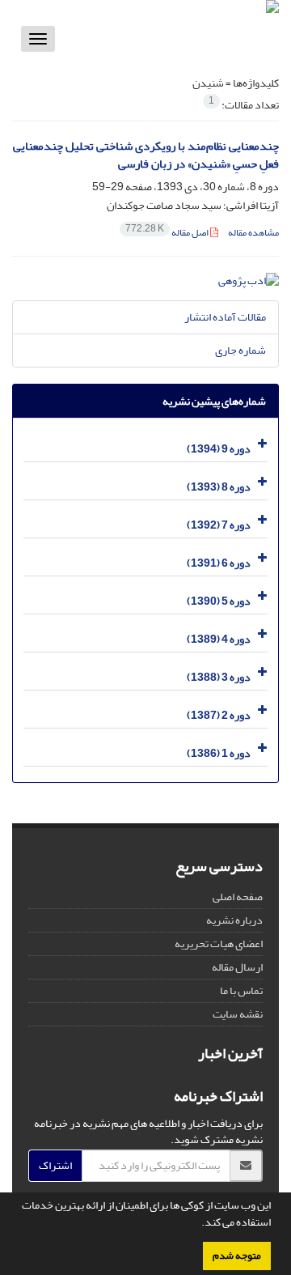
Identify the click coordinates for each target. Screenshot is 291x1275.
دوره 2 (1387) (219, 715)
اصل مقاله (167, 232)
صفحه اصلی (238, 896)
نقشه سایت (238, 1014)
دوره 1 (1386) (219, 753)
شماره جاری (240, 350)
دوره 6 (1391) (219, 563)
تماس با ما (241, 990)
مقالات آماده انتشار (225, 317)
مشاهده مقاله (253, 232)
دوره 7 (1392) (219, 525)
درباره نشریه (234, 920)
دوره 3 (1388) (219, 677)
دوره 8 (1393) (219, 487)
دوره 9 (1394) (219, 449)
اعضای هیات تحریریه (219, 943)
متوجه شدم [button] (237, 1255)
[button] (197, 1224)
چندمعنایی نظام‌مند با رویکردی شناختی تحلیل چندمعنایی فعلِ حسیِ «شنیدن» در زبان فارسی (146, 155)
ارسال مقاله (237, 967)
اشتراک (55, 1165)
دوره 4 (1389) (219, 639)
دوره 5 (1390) (219, 601)
